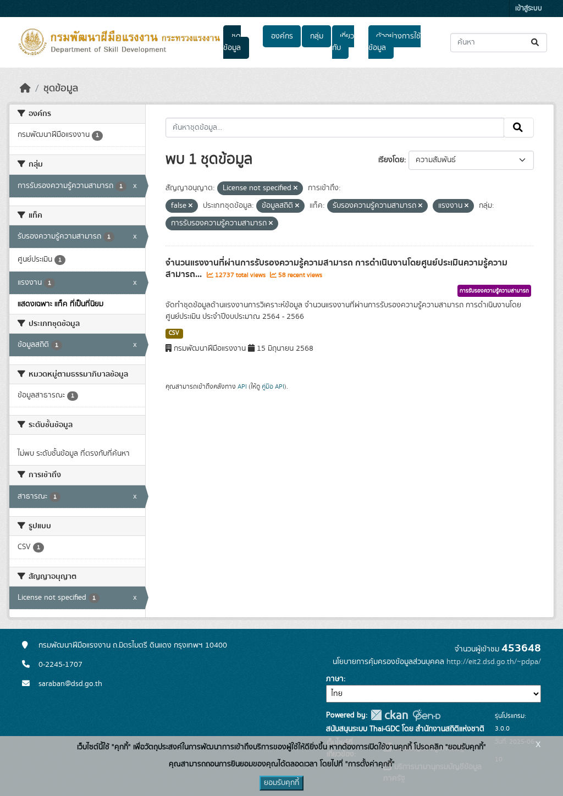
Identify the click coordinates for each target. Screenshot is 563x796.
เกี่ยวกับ (343, 42)
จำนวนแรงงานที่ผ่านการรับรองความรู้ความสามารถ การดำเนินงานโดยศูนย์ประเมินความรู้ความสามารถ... (336, 268)
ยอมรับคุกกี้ (281, 782)
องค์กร (282, 36)
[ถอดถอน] (295, 188)
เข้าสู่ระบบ (528, 8)
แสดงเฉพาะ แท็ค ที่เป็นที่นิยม (60, 303)
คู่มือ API (273, 386)
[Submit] (536, 42)
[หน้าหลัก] (25, 88)
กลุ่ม (316, 36)
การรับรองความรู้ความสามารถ (494, 291)
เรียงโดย (391, 159)
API (242, 386)
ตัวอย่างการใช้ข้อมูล (394, 42)
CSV (174, 333)
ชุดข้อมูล (232, 42)
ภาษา (335, 678)
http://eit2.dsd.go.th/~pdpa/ (493, 661)
